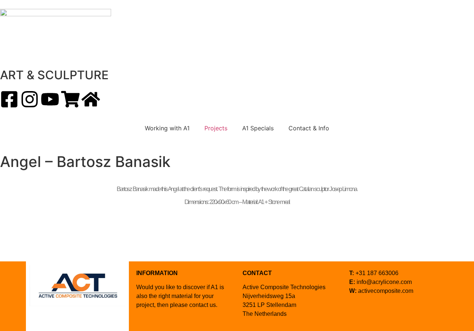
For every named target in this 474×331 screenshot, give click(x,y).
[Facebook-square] (9, 99)
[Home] (90, 99)
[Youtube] (50, 99)
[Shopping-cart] (70, 99)
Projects (215, 128)
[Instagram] (29, 99)
